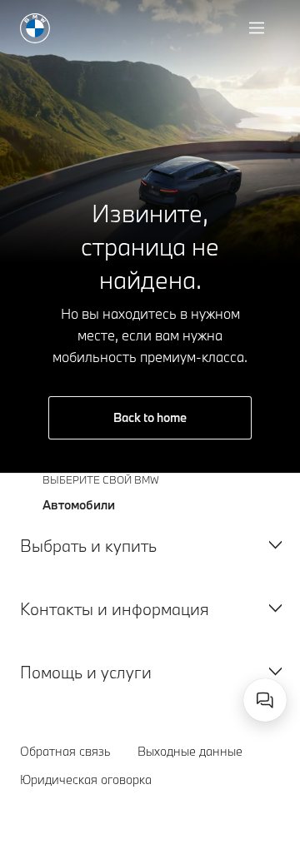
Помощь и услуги (86, 672)
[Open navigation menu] (258, 28)
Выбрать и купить (88, 545)
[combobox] (265, 700)
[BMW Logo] (35, 28)
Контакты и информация (114, 608)
